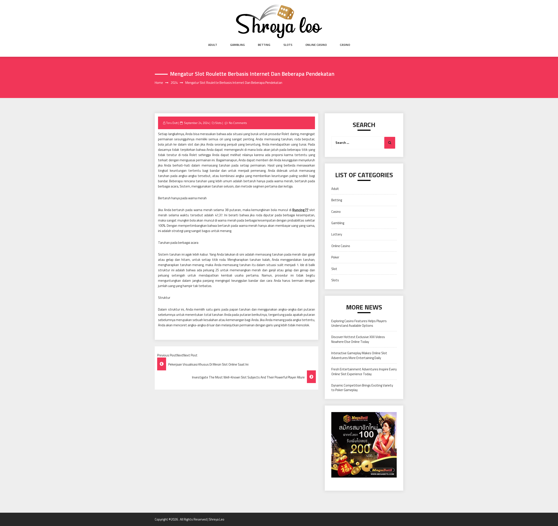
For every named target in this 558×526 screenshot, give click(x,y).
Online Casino (316, 45)
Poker (335, 257)
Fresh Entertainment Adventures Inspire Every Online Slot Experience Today (364, 371)
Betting (264, 45)
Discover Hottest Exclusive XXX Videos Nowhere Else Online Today (358, 339)
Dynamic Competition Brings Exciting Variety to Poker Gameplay (362, 387)
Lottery (336, 234)
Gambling (237, 45)
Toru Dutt (172, 123)
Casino (345, 45)
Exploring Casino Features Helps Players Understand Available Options (359, 323)
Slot (334, 268)
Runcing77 (300, 209)
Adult (212, 45)
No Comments (238, 123)
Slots (287, 45)
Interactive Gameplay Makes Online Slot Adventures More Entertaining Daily (359, 355)
